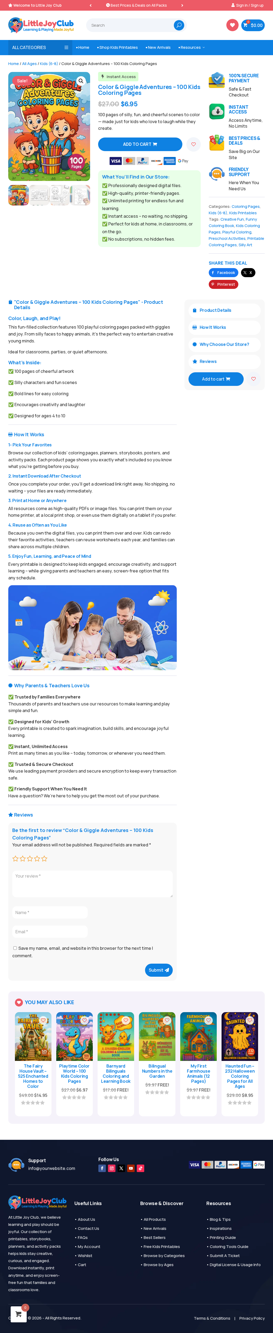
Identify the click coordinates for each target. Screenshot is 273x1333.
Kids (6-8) (49, 63)
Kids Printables (243, 213)
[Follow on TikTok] (140, 1168)
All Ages (29, 63)
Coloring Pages (246, 206)
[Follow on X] (121, 1168)
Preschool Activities (227, 238)
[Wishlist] (193, 144)
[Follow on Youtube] (131, 1168)
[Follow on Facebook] (102, 1168)
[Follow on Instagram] (111, 1168)
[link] (223, 272)
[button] (182, 5)
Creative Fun (232, 219)
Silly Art (245, 245)
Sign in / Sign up (250, 5)
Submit (156, 970)
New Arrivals (158, 47)
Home (82, 47)
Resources (192, 47)
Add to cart (137, 144)
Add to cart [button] (30, 1102)
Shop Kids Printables (117, 47)
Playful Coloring (236, 232)
